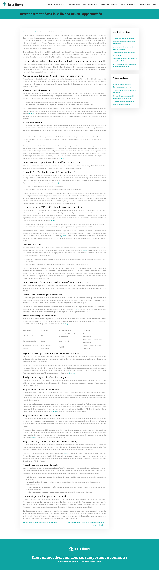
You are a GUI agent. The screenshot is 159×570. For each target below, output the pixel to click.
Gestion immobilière (90, 4)
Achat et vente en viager (56, 4)
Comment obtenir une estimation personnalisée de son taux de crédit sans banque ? (124, 41)
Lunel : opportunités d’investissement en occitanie (40, 522)
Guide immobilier (144, 4)
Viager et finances (74, 4)
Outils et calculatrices (127, 4)
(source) (31, 114)
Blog (154, 4)
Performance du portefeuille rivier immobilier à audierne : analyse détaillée (86, 524)
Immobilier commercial (108, 4)
